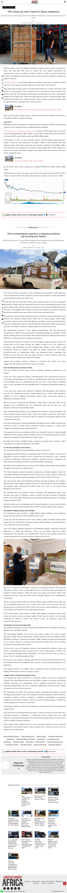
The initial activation (11, 82)
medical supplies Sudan (40, 744)
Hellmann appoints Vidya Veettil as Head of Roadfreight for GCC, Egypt (13, 822)
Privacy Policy (36, 881)
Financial (54, 833)
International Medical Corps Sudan (25, 739)
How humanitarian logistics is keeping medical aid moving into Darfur (38, 109)
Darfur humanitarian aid (27, 736)
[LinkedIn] (2, 76)
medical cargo (7, 742)
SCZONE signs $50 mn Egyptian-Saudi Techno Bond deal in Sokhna (40, 822)
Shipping (28, 812)
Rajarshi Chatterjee (18, 764)
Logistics (11, 7)
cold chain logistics (18, 742)
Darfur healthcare (40, 742)
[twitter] (2, 80)
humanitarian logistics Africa (54, 742)
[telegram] (2, 91)
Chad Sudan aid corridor (12, 744)
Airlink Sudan (10, 739)
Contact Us (50, 883)
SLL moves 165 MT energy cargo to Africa (28, 161)
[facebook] (2, 83)
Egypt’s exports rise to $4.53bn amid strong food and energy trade (53, 843)
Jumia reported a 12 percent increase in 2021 (20, 131)
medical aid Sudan (41, 736)
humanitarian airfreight (55, 744)
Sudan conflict (29, 742)
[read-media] (9, 109)
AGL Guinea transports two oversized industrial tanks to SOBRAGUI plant (26, 843)
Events (43, 883)
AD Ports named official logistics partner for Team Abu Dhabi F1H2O (26, 822)
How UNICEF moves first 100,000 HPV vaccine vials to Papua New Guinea (13, 844)
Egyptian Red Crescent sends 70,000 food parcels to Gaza (53, 800)
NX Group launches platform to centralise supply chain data (52, 822)
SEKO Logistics (41, 739)
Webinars (36, 883)
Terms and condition (48, 881)
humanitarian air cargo (53, 739)
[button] (33, 21)
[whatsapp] (2, 87)
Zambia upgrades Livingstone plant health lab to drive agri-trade (40, 843)
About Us (27, 881)
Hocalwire (60, 891)
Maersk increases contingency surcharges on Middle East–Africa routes (13, 865)
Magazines (59, 881)
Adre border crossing (26, 744)
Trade (42, 812)
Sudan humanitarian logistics (11, 736)
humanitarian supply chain (56, 736)
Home (5, 7)
